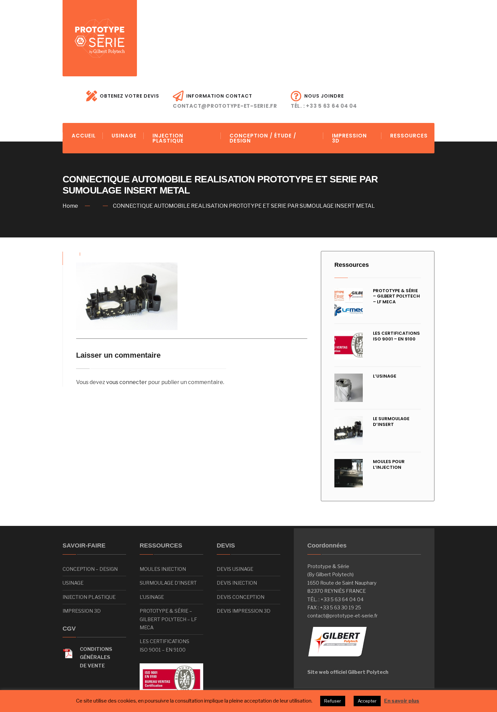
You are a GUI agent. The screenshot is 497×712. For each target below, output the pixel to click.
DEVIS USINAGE (235, 569)
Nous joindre (324, 101)
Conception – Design (90, 569)
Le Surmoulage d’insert (391, 421)
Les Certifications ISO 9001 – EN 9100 (396, 336)
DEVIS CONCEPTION (240, 597)
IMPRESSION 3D (349, 138)
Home (70, 206)
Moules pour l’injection (389, 464)
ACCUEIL (84, 135)
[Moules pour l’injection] (348, 473)
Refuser (332, 701)
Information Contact (225, 101)
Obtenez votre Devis (129, 96)
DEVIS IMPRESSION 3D (243, 611)
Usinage (73, 583)
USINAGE (124, 135)
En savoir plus (401, 701)
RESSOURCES (409, 135)
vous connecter (126, 382)
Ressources (351, 264)
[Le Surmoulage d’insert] (348, 430)
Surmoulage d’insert (168, 583)
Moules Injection (163, 569)
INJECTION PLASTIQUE (168, 138)
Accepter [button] (367, 701)
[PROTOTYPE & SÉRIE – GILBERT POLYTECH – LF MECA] (348, 302)
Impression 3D (82, 611)
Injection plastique (89, 597)
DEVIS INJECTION (237, 583)
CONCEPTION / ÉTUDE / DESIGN (263, 138)
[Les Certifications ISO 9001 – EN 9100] (348, 345)
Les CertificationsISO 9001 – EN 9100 (164, 645)
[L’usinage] (348, 388)
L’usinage (384, 376)
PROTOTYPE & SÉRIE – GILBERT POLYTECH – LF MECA (396, 296)
